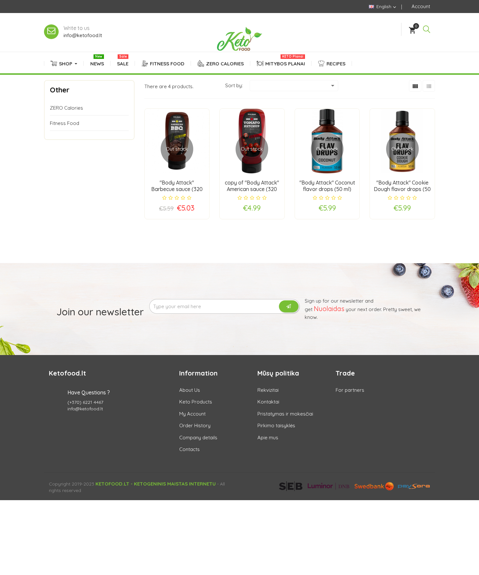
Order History (194, 425)
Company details (198, 437)
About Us (189, 390)
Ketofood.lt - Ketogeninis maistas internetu (155, 484)
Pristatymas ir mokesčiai (285, 414)
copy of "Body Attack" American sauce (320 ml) (252, 189)
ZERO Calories (66, 108)
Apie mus (267, 437)
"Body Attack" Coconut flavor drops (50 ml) (327, 185)
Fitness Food (64, 123)
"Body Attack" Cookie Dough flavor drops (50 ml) (402, 189)
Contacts (189, 449)
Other (59, 89)
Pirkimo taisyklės (276, 425)
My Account (192, 414)
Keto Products (195, 402)
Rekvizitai (268, 390)
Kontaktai (268, 402)
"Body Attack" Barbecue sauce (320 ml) (177, 189)
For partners (350, 390)
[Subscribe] (288, 306)
